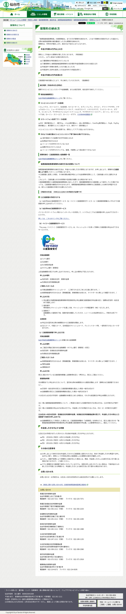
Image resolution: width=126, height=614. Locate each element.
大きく (95, 5)
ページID (80, 9)
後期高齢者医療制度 (81, 20)
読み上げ (81, 2)
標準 (98, 3)
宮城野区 (28, 57)
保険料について (94, 20)
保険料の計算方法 (12, 34)
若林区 (28, 59)
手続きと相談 (32, 20)
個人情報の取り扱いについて (50, 590)
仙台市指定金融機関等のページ (49, 98)
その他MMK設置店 (83, 114)
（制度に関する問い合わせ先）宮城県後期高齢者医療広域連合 (64, 484)
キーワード (71, 9)
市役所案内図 (87, 605)
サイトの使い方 (11, 590)
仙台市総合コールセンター (95, 595)
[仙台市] (21, 4)
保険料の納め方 (11, 42)
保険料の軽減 (11, 38)
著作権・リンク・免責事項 (28, 590)
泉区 (27, 64)
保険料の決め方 (11, 30)
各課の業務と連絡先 (87, 601)
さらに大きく (103, 5)
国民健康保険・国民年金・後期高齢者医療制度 (55, 20)
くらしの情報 (21, 20)
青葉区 (28, 55)
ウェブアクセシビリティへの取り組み (75, 590)
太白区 (28, 61)
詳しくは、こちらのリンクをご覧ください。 (54, 218)
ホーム (12, 20)
